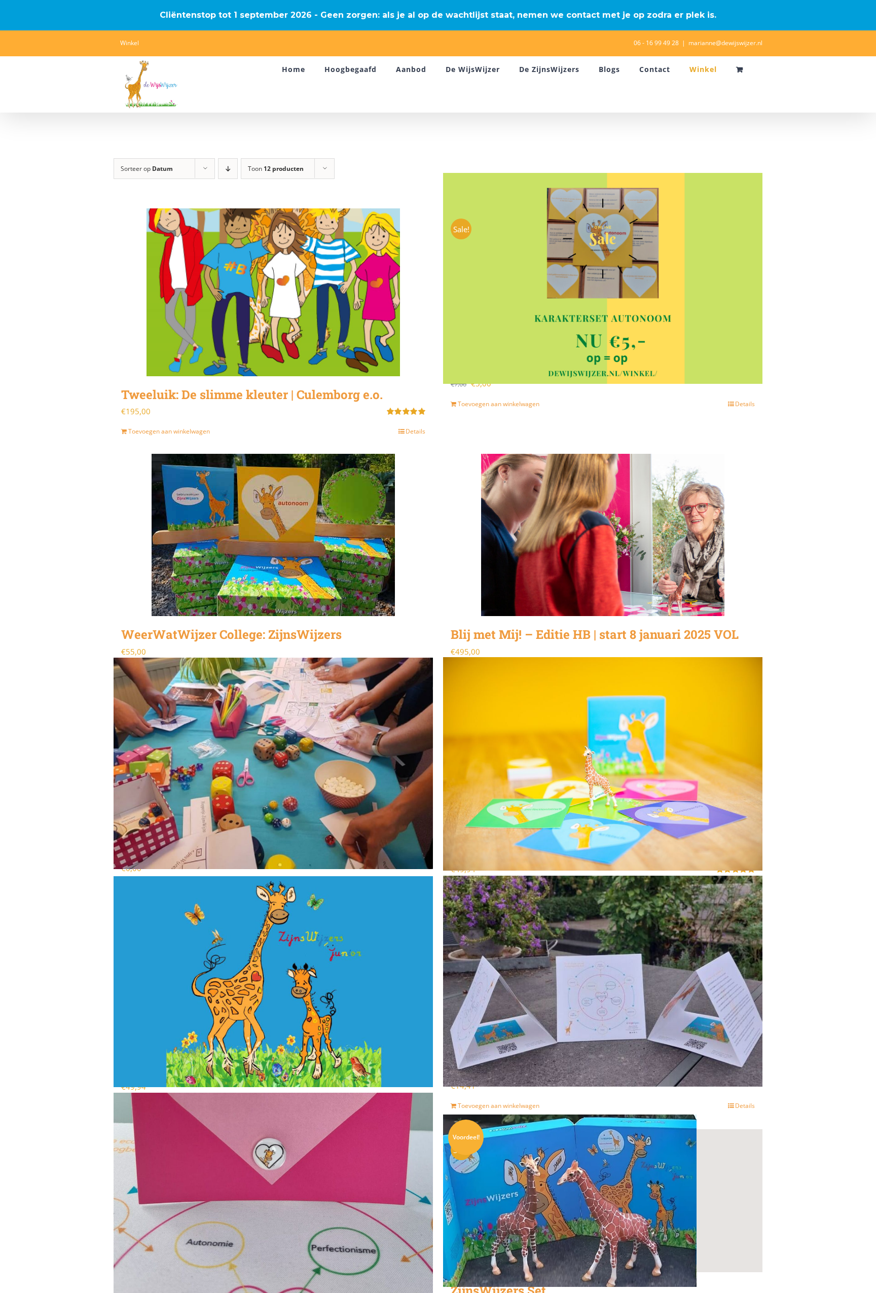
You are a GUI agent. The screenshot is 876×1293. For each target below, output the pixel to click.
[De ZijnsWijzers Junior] (273, 982)
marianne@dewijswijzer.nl (725, 43)
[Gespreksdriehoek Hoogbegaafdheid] (602, 981)
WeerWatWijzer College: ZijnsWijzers (231, 634)
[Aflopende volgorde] (228, 168)
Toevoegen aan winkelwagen (169, 431)
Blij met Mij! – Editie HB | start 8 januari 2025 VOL (595, 634)
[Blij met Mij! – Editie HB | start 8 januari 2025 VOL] (602, 535)
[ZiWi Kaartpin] (273, 1199)
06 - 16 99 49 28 (656, 43)
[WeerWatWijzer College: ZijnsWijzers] (273, 535)
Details (415, 431)
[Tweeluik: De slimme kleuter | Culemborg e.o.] (273, 292)
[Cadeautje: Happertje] (273, 763)
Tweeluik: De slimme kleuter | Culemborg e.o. (252, 394)
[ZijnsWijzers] (602, 764)
